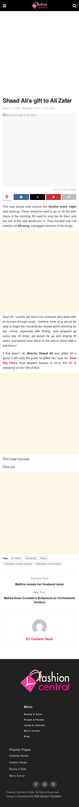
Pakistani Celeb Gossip (18, 563)
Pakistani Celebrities (48, 563)
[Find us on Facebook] (35, 784)
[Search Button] (74, 5)
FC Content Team (39, 639)
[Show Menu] (4, 5)
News (43, 558)
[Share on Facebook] (21, 197)
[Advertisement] (39, 55)
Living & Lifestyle (34, 725)
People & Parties (34, 719)
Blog (26, 736)
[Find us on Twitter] (53, 784)
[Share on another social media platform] (69, 197)
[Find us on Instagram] (44, 784)
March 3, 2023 (11, 108)
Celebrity (31, 558)
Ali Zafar (16, 558)
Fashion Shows (18, 762)
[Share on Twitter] (37, 197)
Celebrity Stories (18, 755)
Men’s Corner (32, 730)
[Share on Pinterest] (53, 197)
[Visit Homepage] (39, 5)
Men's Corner (17, 776)
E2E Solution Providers (48, 796)
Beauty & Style (33, 714)
